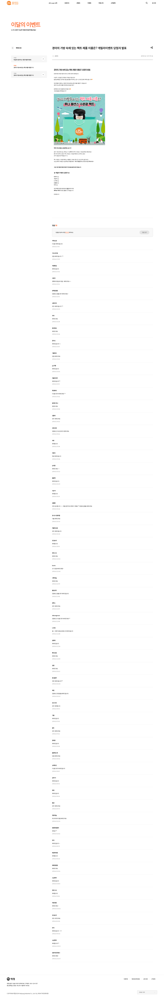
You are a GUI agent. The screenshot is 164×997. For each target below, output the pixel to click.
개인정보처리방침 (136, 979)
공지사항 (145, 979)
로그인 (154, 3)
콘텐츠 (78, 3)
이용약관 (126, 979)
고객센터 (113, 3)
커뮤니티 (101, 3)
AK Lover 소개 (53, 3)
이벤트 (89, 3)
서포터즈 (66, 3)
